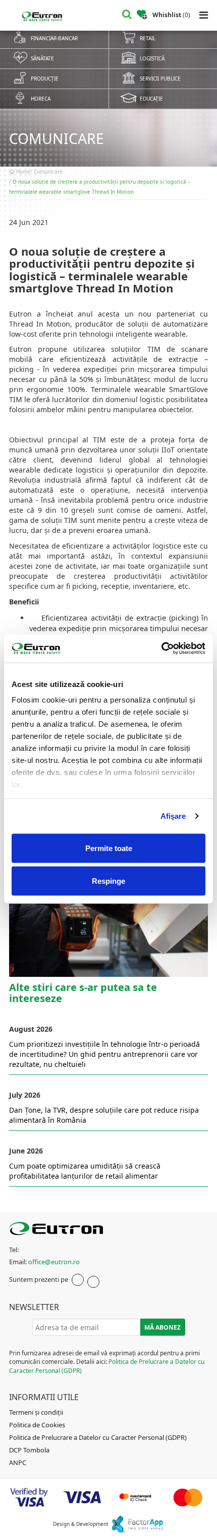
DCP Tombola (29, 1449)
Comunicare (48, 171)
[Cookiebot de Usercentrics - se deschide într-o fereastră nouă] (161, 648)
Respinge (108, 881)
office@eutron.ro (54, 1261)
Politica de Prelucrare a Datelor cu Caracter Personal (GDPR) (98, 1437)
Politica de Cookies (37, 1424)
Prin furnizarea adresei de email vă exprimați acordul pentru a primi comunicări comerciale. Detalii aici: (106, 1361)
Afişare (173, 816)
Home (22, 171)
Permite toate (108, 847)
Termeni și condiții (36, 1412)
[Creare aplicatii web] (137, 1523)
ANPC (17, 1462)
